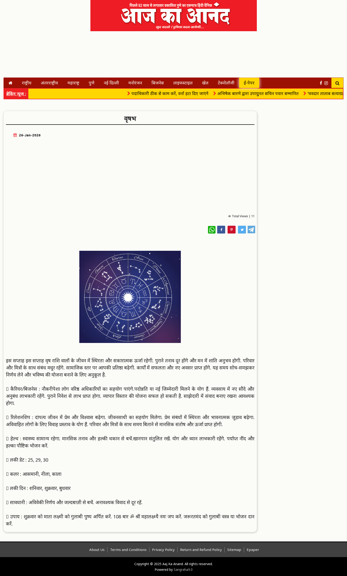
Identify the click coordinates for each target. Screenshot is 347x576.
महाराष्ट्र (73, 83)
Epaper (253, 549)
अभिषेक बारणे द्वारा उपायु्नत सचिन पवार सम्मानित (248, 93)
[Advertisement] (47, 14)
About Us (97, 549)
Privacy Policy (163, 549)
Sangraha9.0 (183, 569)
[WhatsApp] (212, 230)
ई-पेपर (249, 83)
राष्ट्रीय (26, 83)
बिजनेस (158, 83)
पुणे (91, 83)
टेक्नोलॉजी (226, 83)
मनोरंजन (135, 83)
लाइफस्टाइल (183, 83)
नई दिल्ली (111, 83)
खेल (205, 83)
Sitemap (234, 549)
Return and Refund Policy (201, 549)
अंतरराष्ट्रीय (49, 83)
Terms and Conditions (128, 549)
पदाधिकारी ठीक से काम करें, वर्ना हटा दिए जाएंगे (160, 93)
